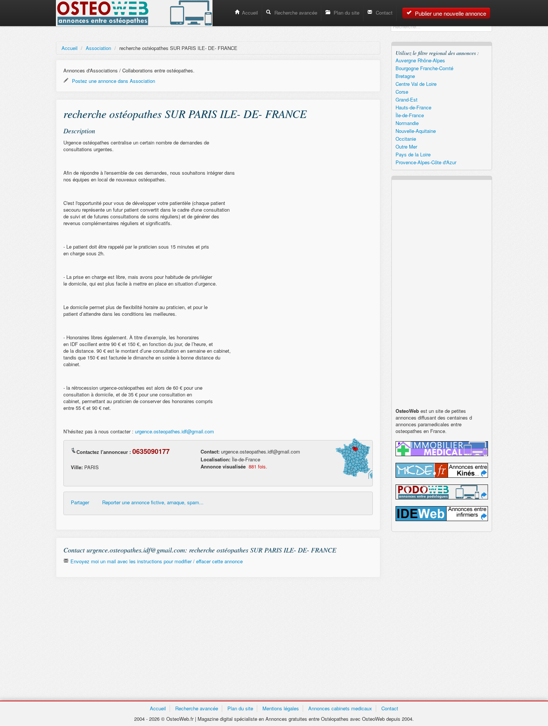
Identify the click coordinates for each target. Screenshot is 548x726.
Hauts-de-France (413, 107)
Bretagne (405, 76)
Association (98, 48)
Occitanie (406, 138)
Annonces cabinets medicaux (340, 708)
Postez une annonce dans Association (112, 80)
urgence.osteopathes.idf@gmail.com (174, 431)
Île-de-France (410, 115)
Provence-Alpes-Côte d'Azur (426, 162)
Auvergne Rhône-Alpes (420, 60)
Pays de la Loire (413, 154)
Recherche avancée (295, 12)
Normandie (407, 123)
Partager (80, 502)
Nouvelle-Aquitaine (416, 130)
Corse (402, 91)
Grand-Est (407, 99)
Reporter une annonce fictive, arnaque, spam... (153, 502)
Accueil (250, 12)
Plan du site (345, 12)
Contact (383, 12)
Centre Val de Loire (416, 83)
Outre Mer (406, 146)
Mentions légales (280, 708)
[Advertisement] (218, 637)
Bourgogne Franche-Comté (424, 68)
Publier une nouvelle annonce (449, 13)
